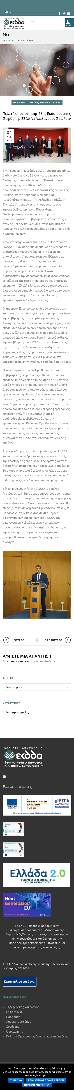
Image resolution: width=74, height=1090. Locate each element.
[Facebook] (59, 12)
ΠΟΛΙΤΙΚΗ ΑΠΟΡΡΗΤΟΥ (37, 1085)
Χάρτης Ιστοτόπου (18, 1021)
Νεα (31, 40)
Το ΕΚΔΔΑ (19, 40)
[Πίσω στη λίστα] (37, 640)
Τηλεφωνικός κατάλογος (22, 1007)
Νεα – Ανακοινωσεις (25, 102)
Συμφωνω (16, 1080)
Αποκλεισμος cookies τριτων (46, 1080)
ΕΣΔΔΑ (57, 102)
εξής (57, 947)
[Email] (68, 13)
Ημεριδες (46, 102)
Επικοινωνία (14, 1011)
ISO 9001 (23, 968)
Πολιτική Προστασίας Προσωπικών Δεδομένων (37, 1036)
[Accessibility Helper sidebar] (69, 22)
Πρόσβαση (13, 1016)
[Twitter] (63, 12)
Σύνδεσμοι (13, 1026)
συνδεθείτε (47, 661)
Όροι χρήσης (14, 1031)
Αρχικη (7, 40)
